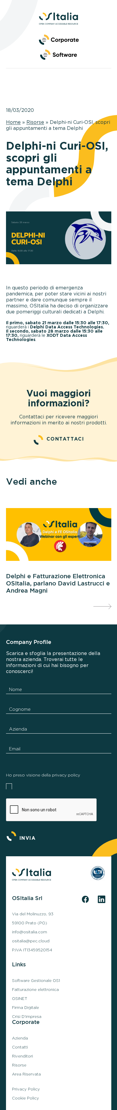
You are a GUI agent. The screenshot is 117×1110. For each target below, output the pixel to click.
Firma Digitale (25, 1008)
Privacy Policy (26, 1089)
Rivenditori (22, 1056)
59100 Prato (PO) (29, 923)
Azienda (20, 1038)
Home (13, 122)
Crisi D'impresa (26, 1017)
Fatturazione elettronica (35, 990)
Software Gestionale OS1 (36, 981)
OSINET (19, 999)
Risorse (35, 122)
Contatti (20, 1047)
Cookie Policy (25, 1098)
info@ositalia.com (29, 932)
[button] (58, 54)
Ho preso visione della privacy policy (43, 775)
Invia (28, 838)
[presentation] (102, 606)
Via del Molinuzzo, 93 (32, 914)
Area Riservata (26, 1074)
